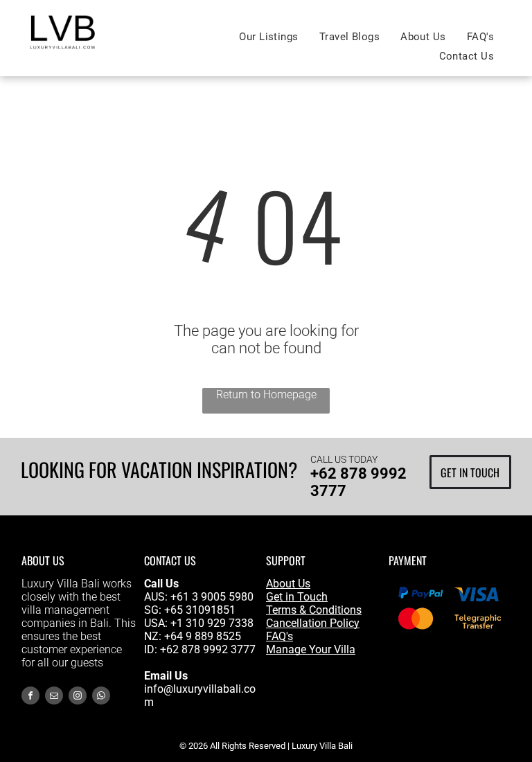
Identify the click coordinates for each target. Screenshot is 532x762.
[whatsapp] (101, 697)
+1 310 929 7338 (212, 623)
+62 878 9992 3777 (208, 649)
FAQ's (279, 636)
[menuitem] (268, 36)
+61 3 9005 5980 (212, 596)
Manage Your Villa (310, 649)
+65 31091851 (200, 610)
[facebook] (30, 697)
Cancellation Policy (313, 623)
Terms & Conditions (314, 610)
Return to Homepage (266, 394)
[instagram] (78, 697)
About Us (288, 583)
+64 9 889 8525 (202, 636)
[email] (54, 697)
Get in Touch (297, 596)
